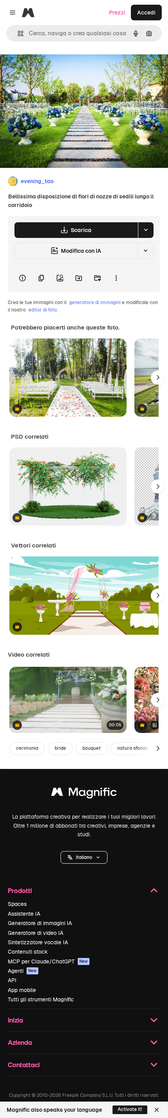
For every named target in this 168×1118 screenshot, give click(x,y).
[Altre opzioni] (116, 278)
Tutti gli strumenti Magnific (41, 999)
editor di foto (43, 310)
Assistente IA (24, 913)
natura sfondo (132, 748)
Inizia (15, 1020)
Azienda (20, 1042)
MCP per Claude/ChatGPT (48, 961)
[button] (84, 857)
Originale (51, 67)
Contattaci (24, 1064)
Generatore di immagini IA (40, 923)
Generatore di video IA (35, 932)
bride (60, 748)
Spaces (17, 903)
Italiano (84, 857)
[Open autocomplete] (17, 33)
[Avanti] (158, 377)
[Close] (156, 1109)
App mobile (22, 990)
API (12, 980)
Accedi (146, 12)
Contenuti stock (28, 951)
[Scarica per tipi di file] (146, 230)
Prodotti (20, 890)
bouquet (91, 748)
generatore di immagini (95, 302)
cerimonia (27, 748)
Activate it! (130, 1109)
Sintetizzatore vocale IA (38, 942)
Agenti (22, 970)
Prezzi (117, 12)
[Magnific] (84, 794)
